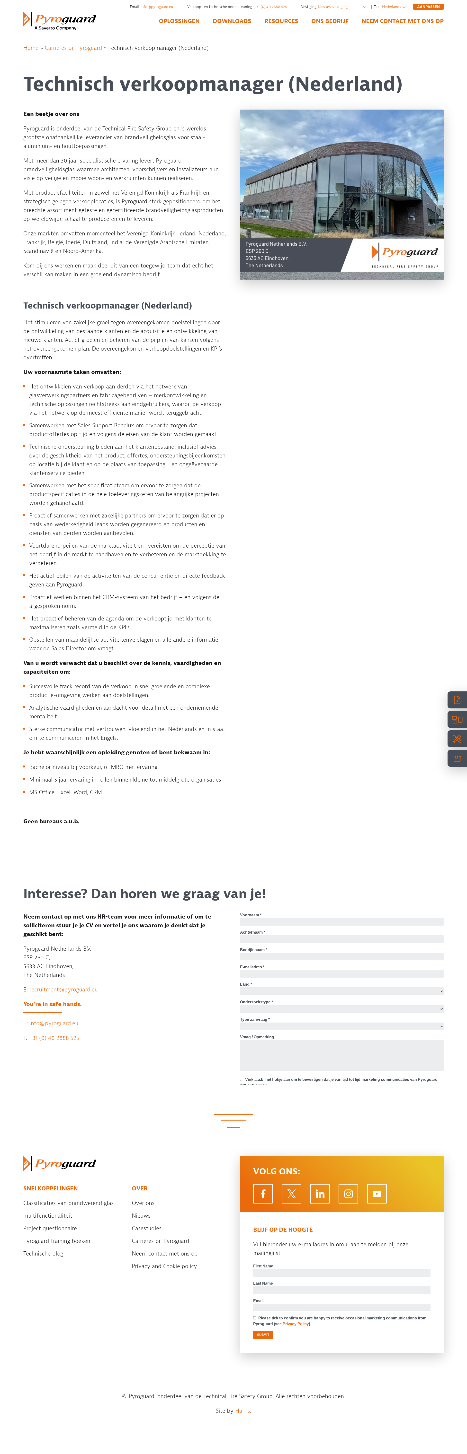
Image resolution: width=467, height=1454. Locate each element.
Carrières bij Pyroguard (73, 48)
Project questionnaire (50, 1228)
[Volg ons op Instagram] (348, 1194)
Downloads (232, 21)
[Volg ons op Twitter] (291, 1194)
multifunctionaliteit (47, 1215)
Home (30, 48)
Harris (242, 1410)
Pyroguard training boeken (56, 1241)
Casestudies (147, 1228)
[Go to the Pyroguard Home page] (59, 21)
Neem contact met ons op (403, 21)
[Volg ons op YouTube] (377, 1194)
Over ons (143, 1203)
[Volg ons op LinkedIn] (320, 1194)
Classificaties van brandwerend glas (68, 1203)
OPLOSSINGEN (179, 21)
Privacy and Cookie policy (164, 1266)
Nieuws (141, 1215)
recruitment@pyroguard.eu (63, 989)
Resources (281, 21)
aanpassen (428, 6)
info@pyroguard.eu (157, 6)
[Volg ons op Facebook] (263, 1194)
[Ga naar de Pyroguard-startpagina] (59, 1163)
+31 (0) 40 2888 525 (271, 6)
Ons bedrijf (330, 21)
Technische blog (43, 1253)
